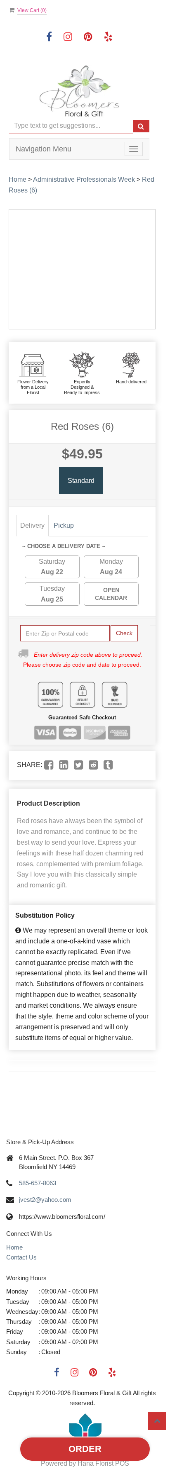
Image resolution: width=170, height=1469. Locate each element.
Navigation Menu (43, 149)
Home (17, 179)
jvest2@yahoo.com (45, 1199)
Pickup (64, 525)
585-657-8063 (37, 1182)
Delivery (32, 525)
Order (85, 1449)
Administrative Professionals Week (84, 179)
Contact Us (21, 1257)
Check (124, 633)
